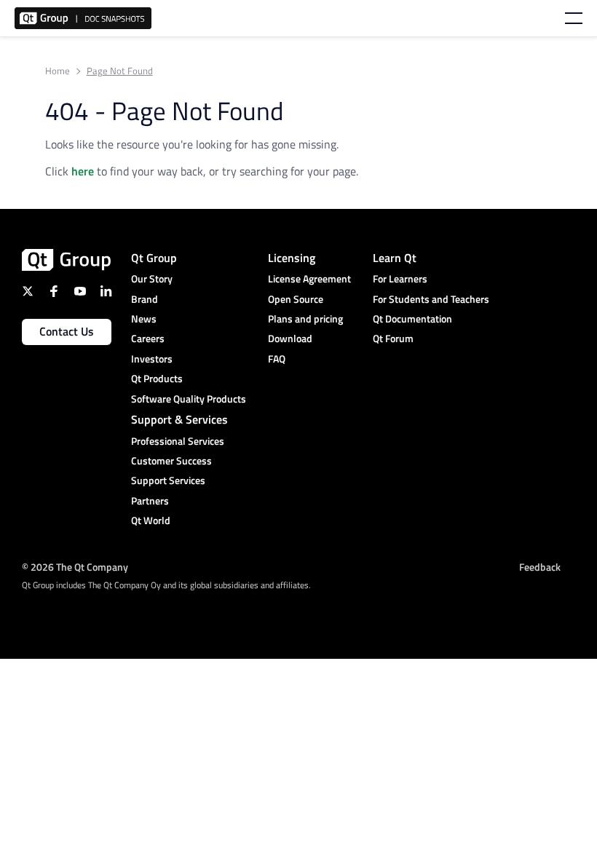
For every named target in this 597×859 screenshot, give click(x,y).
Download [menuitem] (290, 338)
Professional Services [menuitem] (177, 440)
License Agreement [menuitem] (309, 278)
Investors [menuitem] (152, 358)
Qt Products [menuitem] (157, 378)
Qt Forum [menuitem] (393, 338)
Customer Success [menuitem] (171, 460)
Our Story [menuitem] (152, 278)
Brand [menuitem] (144, 298)
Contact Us (66, 331)
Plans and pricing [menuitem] (305, 318)
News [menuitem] (144, 318)
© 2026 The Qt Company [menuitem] (75, 566)
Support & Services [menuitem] (179, 419)
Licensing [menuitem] (291, 257)
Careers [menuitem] (148, 338)
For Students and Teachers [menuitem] (431, 298)
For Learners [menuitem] (400, 278)
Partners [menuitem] (150, 500)
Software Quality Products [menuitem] (188, 398)
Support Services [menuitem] (168, 480)
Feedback (540, 566)
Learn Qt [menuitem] (394, 257)
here (82, 171)
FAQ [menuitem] (276, 358)
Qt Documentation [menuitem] (412, 318)
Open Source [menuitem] (295, 298)
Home (57, 71)
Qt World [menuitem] (150, 520)
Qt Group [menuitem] (154, 257)
